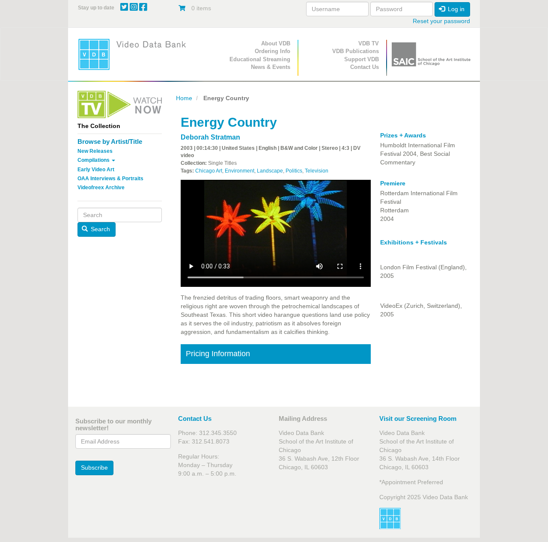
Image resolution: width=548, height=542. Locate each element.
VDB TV (368, 43)
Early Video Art (95, 170)
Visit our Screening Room (417, 418)
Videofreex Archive (101, 188)
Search (99, 229)
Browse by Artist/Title (109, 141)
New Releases (95, 151)
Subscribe (94, 467)
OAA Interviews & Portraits (110, 179)
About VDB (275, 43)
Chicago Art (208, 171)
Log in (455, 9)
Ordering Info (272, 51)
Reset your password (441, 21)
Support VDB (361, 59)
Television (316, 171)
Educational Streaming (259, 59)
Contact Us (364, 67)
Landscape (270, 171)
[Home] (134, 54)
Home (184, 98)
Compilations (94, 160)
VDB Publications (355, 51)
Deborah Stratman (210, 137)
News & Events (270, 67)
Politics (294, 171)
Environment (239, 171)
